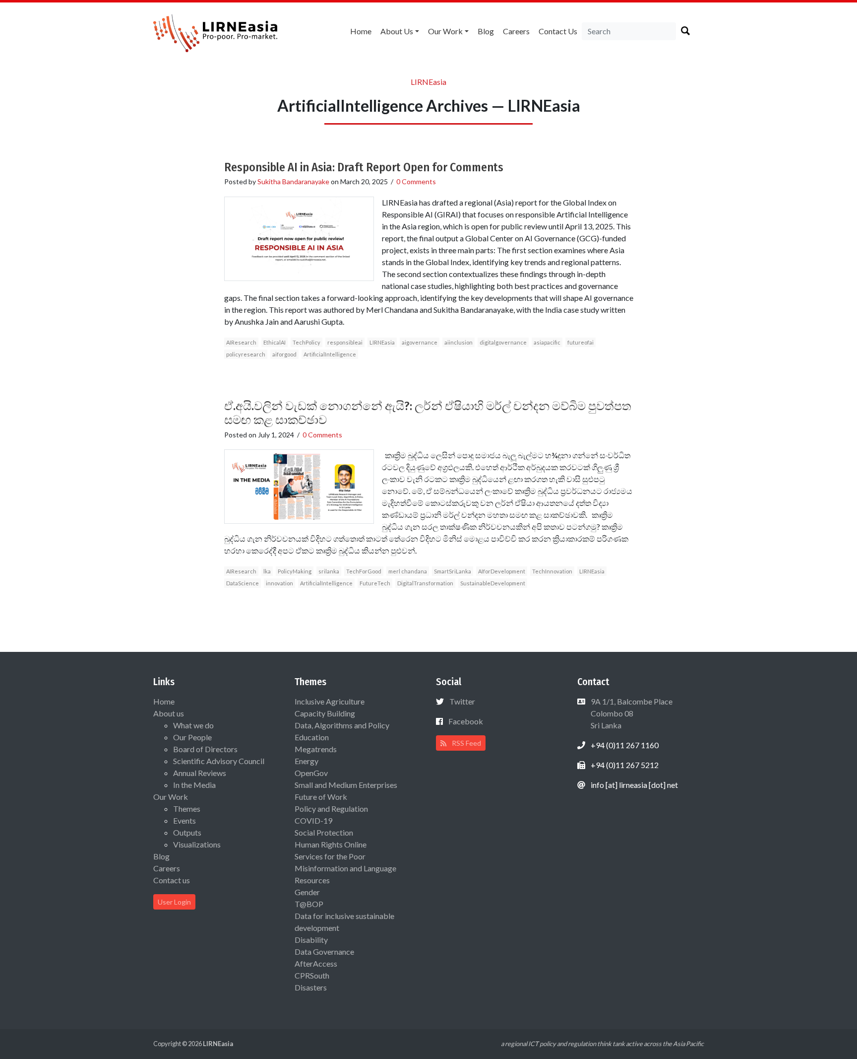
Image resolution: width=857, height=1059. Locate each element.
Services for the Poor (330, 856)
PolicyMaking (294, 571)
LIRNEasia (382, 342)
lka (267, 571)
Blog (486, 31)
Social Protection (324, 832)
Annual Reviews (199, 772)
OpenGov (311, 772)
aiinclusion (458, 342)
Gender (307, 892)
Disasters (311, 987)
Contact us (558, 31)
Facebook (465, 721)
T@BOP (309, 904)
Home (360, 31)
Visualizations (197, 844)
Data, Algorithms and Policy (342, 725)
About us (396, 31)
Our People (192, 737)
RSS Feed (465, 743)
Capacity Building (325, 713)
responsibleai (345, 342)
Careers (516, 31)
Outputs (187, 832)
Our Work (445, 31)
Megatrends (316, 749)
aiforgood (284, 354)
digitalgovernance (503, 342)
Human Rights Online (331, 844)
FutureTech (375, 583)
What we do (193, 725)
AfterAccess (316, 963)
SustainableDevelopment (492, 583)
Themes (186, 808)
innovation (279, 583)
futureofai (580, 342)
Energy (306, 761)
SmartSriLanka (452, 571)
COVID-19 (313, 820)
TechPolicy (306, 342)
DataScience (242, 583)
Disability (311, 939)
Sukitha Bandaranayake (293, 181)
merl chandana (407, 571)
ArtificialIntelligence (330, 354)
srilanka (328, 571)
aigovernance (419, 342)
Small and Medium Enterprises (346, 784)
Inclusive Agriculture (330, 701)
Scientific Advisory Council (218, 761)
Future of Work (321, 796)
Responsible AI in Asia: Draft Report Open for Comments (363, 167)
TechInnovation (552, 571)
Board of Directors (205, 749)
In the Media (194, 784)
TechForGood (363, 571)
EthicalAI (274, 342)
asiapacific (547, 342)
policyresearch (245, 354)
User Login (174, 902)
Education (312, 737)
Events (184, 820)
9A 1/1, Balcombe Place (631, 713)
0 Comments (416, 181)
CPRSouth (312, 975)
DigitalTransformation (425, 583)
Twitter (462, 701)
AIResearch (241, 342)
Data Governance (324, 951)
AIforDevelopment (501, 571)
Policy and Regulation (331, 808)
